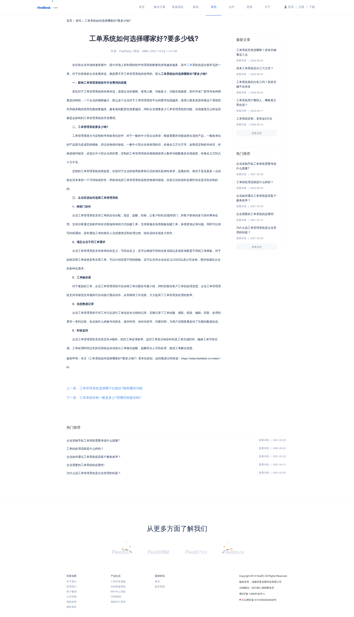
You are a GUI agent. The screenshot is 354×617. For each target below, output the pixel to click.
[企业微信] (55, 7)
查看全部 (257, 133)
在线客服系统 (118, 586)
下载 (312, 7)
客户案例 (72, 591)
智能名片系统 (118, 601)
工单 (189, 65)
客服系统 (177, 7)
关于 (267, 7)
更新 (249, 7)
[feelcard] (195, 551)
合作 (231, 7)
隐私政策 (72, 601)
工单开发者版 (118, 581)
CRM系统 (116, 596)
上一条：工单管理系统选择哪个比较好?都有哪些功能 (105, 388)
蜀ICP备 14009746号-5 (252, 593)
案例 (195, 7)
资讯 (213, 7)
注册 (301, 7)
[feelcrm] (158, 551)
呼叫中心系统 (118, 591)
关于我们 (72, 581)
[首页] (44, 7)
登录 (291, 7)
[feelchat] (233, 551)
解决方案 (159, 7)
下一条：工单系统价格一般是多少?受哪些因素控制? (104, 397)
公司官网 (72, 596)
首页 (142, 7)
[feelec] (120, 551)
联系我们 (72, 586)
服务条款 (72, 606)
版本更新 (160, 586)
